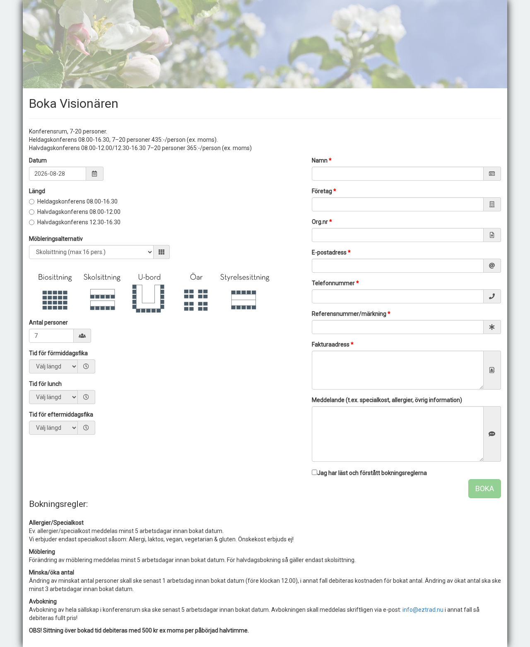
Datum (38, 160)
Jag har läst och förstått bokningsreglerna (372, 473)
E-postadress (331, 252)
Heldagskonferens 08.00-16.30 (77, 201)
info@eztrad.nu (422, 609)
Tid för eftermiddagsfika (61, 414)
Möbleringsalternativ (56, 238)
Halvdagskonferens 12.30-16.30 (78, 222)
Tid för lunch (45, 383)
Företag (324, 191)
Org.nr (322, 221)
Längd (37, 191)
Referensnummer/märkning (351, 313)
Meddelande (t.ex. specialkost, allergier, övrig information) (387, 400)
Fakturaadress (333, 344)
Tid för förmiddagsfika (58, 353)
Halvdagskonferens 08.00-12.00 (78, 211)
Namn (322, 160)
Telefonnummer (335, 283)
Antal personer (48, 322)
